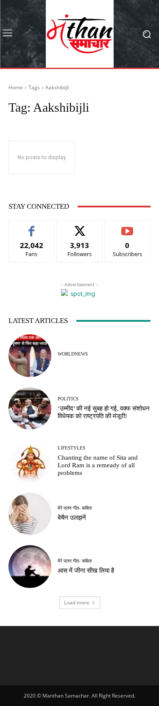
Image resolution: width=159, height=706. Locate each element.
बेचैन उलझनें (72, 517)
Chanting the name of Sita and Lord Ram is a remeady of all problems (98, 465)
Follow (79, 226)
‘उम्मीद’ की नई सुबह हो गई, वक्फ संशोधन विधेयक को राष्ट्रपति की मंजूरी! (104, 412)
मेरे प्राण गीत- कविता (75, 508)
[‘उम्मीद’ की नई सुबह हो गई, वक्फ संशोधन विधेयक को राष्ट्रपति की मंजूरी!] (29, 408)
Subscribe (127, 226)
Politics (68, 399)
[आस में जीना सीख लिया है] (29, 566)
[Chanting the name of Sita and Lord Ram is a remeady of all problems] (29, 461)
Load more (76, 602)
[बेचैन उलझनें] (29, 514)
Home (15, 87)
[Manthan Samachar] (79, 34)
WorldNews (73, 354)
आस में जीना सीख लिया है (86, 570)
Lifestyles (71, 448)
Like (31, 226)
